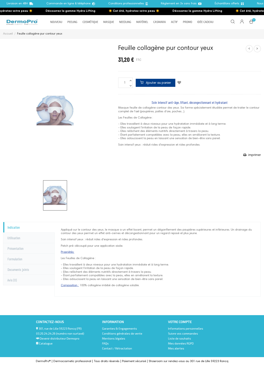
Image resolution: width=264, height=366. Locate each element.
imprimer (254, 155)
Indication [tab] (13, 227)
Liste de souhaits (179, 338)
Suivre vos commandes (183, 333)
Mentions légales (113, 338)
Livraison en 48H (18, 3)
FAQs (105, 343)
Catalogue (45, 343)
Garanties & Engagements (119, 328)
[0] (251, 22)
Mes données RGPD (181, 343)
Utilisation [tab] (13, 238)
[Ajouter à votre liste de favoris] (179, 83)
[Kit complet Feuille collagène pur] (249, 48)
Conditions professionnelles (127, 3)
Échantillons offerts (228, 3)
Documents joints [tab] (18, 269)
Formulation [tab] (14, 259)
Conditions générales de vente (122, 333)
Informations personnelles (185, 328)
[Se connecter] (242, 22)
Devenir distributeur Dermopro (59, 338)
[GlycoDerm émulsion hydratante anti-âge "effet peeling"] (257, 48)
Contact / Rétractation (117, 348)
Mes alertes (176, 348)
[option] (55, 195)
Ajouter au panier (158, 83)
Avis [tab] (12, 280)
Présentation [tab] (15, 248)
